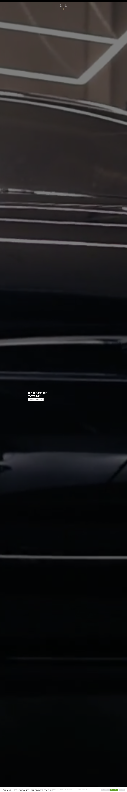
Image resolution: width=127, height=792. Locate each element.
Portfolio (88, 5)
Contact (96, 5)
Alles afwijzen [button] (122, 789)
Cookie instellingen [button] (105, 789)
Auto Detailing (36, 5)
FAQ (92, 5)
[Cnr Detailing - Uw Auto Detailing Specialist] (63, 7)
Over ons (42, 5)
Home (30, 5)
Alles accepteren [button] (114, 789)
